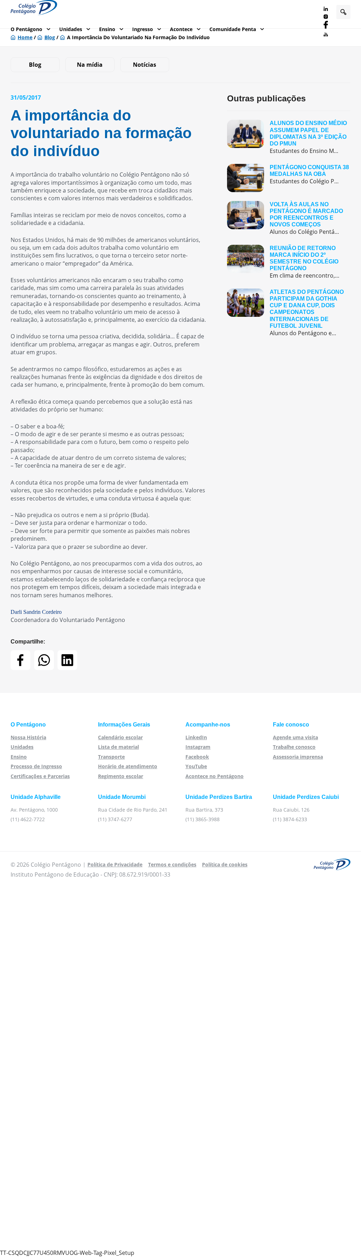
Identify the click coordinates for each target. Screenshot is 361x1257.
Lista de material (118, 746)
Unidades (70, 29)
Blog (35, 65)
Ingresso (142, 29)
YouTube (196, 766)
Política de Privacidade (114, 864)
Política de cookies (224, 864)
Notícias (144, 65)
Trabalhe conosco (294, 746)
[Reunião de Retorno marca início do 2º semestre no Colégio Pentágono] (288, 262)
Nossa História (28, 737)
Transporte (111, 756)
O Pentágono (26, 29)
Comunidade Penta (232, 29)
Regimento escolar (120, 776)
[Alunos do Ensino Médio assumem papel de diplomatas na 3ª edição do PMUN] (288, 137)
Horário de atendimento (127, 766)
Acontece (181, 29)
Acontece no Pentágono (214, 776)
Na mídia (90, 65)
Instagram (197, 746)
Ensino (107, 29)
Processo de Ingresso (36, 766)
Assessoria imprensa (298, 756)
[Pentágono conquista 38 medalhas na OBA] (288, 178)
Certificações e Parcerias (40, 776)
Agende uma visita (295, 737)
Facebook (197, 756)
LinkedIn (196, 737)
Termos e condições (172, 864)
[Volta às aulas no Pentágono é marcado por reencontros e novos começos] (288, 218)
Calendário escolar (120, 737)
